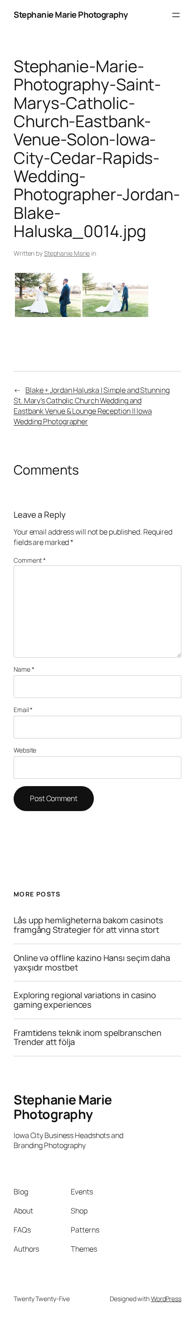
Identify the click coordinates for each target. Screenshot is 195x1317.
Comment (30, 560)
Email (23, 709)
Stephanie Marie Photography (71, 14)
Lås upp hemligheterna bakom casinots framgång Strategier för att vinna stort (88, 925)
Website (25, 750)
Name (24, 669)
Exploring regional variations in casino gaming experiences (85, 999)
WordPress (166, 1298)
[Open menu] (176, 15)
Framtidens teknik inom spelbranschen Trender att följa (87, 1037)
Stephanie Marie (67, 253)
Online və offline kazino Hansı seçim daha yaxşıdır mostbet (92, 962)
